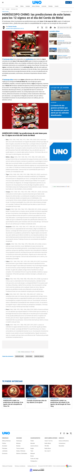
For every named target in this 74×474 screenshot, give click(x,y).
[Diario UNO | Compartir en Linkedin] (55, 27)
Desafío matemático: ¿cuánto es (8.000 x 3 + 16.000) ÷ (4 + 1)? (64, 58)
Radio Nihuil (48, 443)
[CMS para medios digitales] (37, 470)
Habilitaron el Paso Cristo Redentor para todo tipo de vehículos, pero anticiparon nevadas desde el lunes (64, 51)
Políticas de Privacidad (7, 466)
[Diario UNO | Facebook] (61, 433)
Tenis (31, 451)
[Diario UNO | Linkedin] (67, 433)
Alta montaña (60, 33)
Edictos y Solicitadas (21, 453)
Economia (44, 6)
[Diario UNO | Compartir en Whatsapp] (51, 27)
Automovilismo (34, 446)
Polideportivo (33, 461)
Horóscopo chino (19, 356)
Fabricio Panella (12, 26)
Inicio (17, 6)
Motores (18, 443)
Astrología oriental (31, 398)
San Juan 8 (47, 451)
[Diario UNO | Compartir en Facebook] (38, 27)
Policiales (50, 6)
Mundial (32, 443)
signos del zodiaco (39, 356)
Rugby (32, 448)
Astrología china (7, 398)
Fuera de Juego (34, 458)
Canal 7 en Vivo (49, 440)
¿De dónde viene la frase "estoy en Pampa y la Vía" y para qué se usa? (64, 43)
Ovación (56, 6)
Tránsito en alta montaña (63, 48)
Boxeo (32, 456)
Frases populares (61, 40)
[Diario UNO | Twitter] (71, 433)
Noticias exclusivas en (23, 351)
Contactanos (62, 443)
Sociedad (28, 6)
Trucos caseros (20, 448)
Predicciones (29, 356)
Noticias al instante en (59, 186)
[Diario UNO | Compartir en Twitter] (42, 27)
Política (21, 6)
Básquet (32, 453)
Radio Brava (48, 448)
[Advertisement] (60, 73)
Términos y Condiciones (20, 466)
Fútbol (32, 440)
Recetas (18, 446)
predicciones (29, 59)
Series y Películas (36, 6)
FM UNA (47, 446)
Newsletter (61, 446)
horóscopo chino (8, 59)
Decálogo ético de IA (32, 466)
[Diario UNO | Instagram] (64, 433)
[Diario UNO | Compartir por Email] (46, 27)
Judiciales (4, 451)
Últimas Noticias (6, 440)
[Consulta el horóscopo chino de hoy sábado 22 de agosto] (37, 391)
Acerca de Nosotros (64, 440)
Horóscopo (19, 440)
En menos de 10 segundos (62, 55)
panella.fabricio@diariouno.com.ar (15, 28)
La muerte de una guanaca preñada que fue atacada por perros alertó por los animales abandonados (64, 36)
